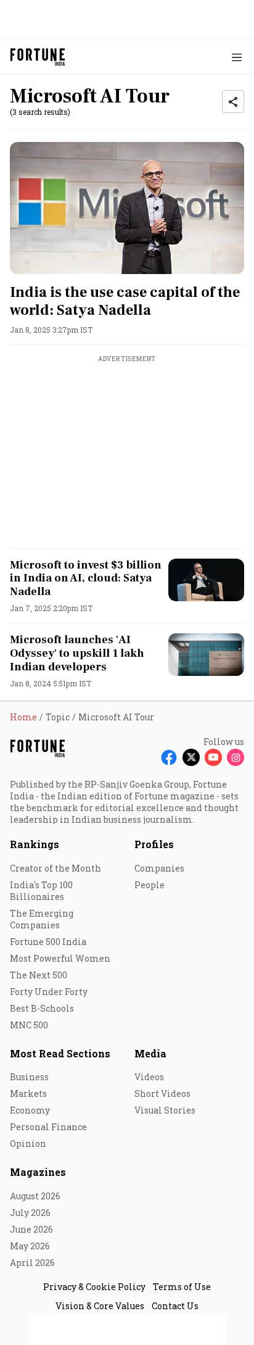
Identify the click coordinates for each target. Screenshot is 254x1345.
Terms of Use (182, 1287)
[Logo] (38, 57)
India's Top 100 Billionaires (41, 890)
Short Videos (162, 1093)
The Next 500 (38, 975)
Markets (28, 1093)
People (149, 885)
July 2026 (30, 1212)
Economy (30, 1110)
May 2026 (30, 1246)
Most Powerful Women (60, 958)
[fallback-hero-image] (127, 208)
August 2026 (35, 1196)
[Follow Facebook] (169, 757)
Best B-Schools (42, 1008)
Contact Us (175, 1306)
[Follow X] (191, 757)
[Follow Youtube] (213, 757)
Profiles (154, 844)
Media (150, 1053)
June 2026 (31, 1229)
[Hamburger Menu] (236, 57)
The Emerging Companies (41, 919)
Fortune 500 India (48, 941)
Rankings (34, 844)
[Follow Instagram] (235, 757)
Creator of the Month (55, 868)
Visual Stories (164, 1110)
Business (29, 1077)
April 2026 (32, 1262)
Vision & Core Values (99, 1306)
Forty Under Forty (49, 991)
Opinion (28, 1143)
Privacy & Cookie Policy (94, 1287)
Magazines (38, 1171)
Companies (159, 868)
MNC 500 (29, 1025)
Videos (149, 1077)
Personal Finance (48, 1127)
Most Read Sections (60, 1053)
